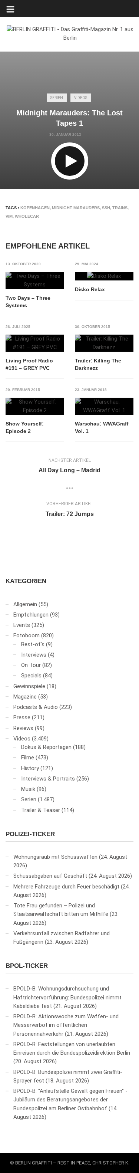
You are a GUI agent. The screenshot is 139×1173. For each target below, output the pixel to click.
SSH (106, 208)
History (30, 768)
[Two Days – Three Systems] (35, 280)
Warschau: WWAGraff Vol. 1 (102, 427)
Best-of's (32, 644)
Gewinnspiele (29, 686)
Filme (27, 757)
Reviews (23, 728)
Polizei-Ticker (30, 834)
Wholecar (27, 216)
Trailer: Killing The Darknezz (98, 364)
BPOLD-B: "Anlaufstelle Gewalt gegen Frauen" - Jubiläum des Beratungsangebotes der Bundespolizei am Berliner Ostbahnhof (70, 1100)
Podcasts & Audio (35, 707)
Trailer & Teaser (40, 810)
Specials (31, 675)
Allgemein (25, 604)
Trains (120, 208)
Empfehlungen (31, 614)
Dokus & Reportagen (46, 747)
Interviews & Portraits (48, 778)
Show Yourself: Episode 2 (25, 427)
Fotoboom (26, 635)
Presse (21, 717)
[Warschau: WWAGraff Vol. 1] (104, 406)
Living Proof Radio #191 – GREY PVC (29, 364)
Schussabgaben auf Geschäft (50, 876)
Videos (80, 98)
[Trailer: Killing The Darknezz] (104, 343)
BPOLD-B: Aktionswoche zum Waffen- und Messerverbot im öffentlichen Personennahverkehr (66, 1025)
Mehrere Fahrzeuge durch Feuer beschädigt (66, 886)
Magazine (25, 696)
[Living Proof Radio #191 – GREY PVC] (35, 343)
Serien (56, 98)
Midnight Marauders (76, 208)
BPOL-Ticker (27, 965)
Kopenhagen (35, 208)
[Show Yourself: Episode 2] (35, 406)
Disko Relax (90, 289)
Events (21, 625)
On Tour (31, 665)
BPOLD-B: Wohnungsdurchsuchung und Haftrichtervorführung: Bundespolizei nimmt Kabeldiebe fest (67, 997)
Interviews (33, 654)
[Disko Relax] (104, 276)
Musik (28, 789)
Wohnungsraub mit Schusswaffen (55, 857)
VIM (9, 216)
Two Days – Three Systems (28, 301)
